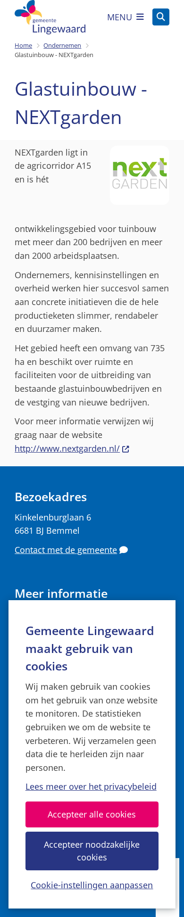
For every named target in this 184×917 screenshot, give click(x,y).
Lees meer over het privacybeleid (91, 786)
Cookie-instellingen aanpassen (92, 885)
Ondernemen (62, 45)
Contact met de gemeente (66, 549)
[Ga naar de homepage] (50, 17)
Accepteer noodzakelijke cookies (92, 851)
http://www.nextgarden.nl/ (67, 448)
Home (23, 45)
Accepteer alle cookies (92, 814)
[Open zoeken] (160, 16)
